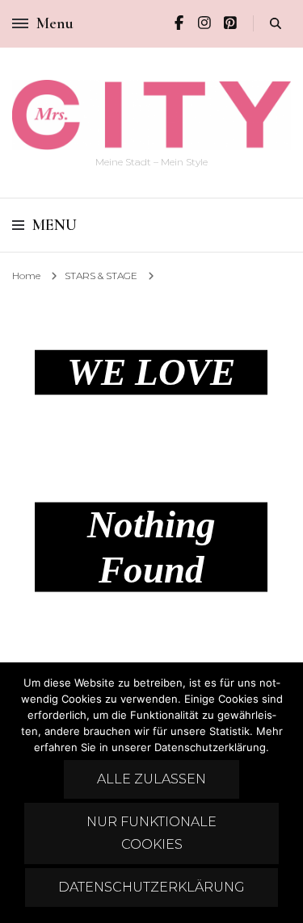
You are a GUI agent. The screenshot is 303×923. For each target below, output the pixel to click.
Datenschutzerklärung (151, 887)
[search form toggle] (275, 24)
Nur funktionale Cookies (151, 833)
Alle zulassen (151, 779)
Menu (54, 225)
